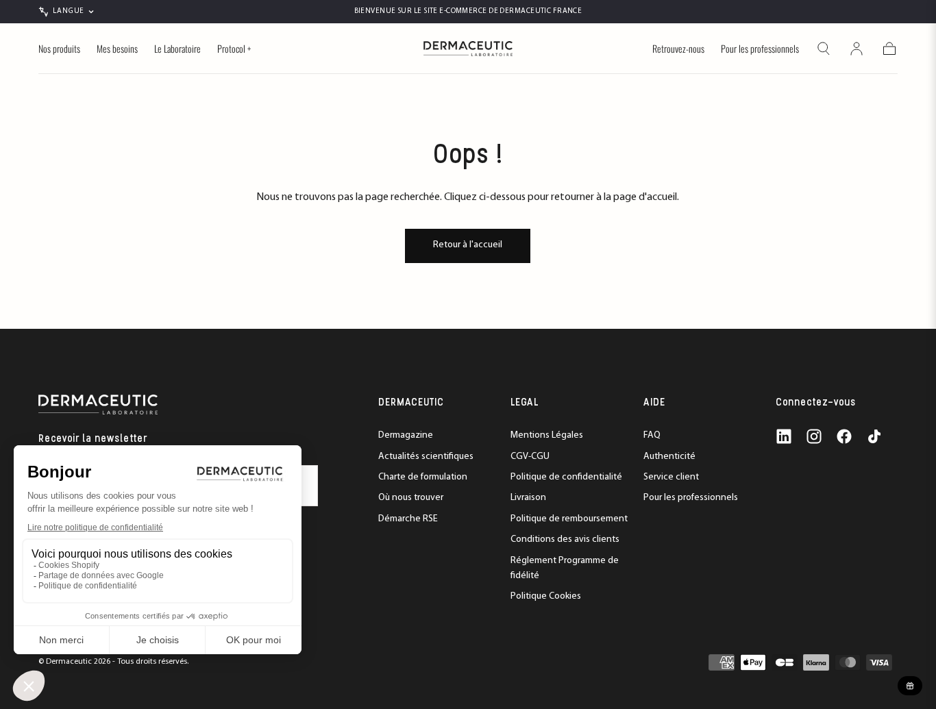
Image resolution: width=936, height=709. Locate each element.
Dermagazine (405, 435)
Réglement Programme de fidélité (564, 568)
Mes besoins (117, 49)
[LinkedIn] (784, 436)
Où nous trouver (410, 498)
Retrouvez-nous (678, 49)
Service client (671, 477)
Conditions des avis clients (564, 539)
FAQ (652, 435)
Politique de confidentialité (566, 477)
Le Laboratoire (177, 49)
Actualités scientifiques (425, 456)
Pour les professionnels (760, 49)
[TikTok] (874, 436)
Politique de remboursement (569, 519)
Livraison (528, 498)
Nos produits (59, 49)
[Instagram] (814, 436)
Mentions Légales (546, 435)
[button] (823, 48)
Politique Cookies (545, 596)
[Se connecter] (856, 48)
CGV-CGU (530, 456)
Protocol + (234, 49)
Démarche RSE (408, 519)
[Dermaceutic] (98, 404)
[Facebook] (844, 436)
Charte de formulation (422, 477)
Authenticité (669, 456)
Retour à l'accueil (467, 245)
